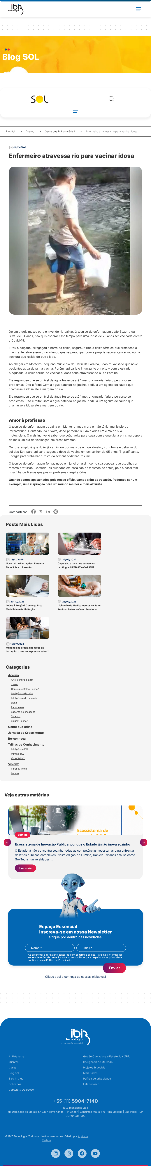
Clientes (13, 1061)
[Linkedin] (55, 1153)
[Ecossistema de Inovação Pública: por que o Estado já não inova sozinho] (75, 820)
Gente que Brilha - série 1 (60, 131)
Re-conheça (17, 738)
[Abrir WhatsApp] (141, 1156)
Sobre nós (15, 1084)
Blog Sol (14, 1073)
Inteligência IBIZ (19, 749)
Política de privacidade (97, 1078)
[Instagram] (68, 1153)
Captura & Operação (21, 1089)
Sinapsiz (15, 716)
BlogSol (10, 131)
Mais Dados (90, 1073)
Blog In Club (16, 1078)
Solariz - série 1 (19, 721)
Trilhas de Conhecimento (26, 744)
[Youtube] (95, 1153)
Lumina (15, 773)
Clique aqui (53, 976)
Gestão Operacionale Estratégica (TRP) (106, 1056)
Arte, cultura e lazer (22, 679)
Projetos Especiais (94, 1067)
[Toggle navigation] (138, 9)
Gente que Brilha (20, 727)
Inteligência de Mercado (98, 1061)
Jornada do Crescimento (26, 732)
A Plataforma (16, 1056)
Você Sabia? (18, 758)
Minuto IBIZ (17, 753)
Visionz (13, 764)
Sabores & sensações (23, 712)
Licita (14, 702)
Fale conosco (91, 1084)
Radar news (17, 707)
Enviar (114, 968)
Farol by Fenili (19, 768)
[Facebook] (82, 1153)
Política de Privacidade (58, 960)
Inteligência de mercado (24, 698)
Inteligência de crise (22, 693)
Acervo (30, 131)
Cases (14, 684)
